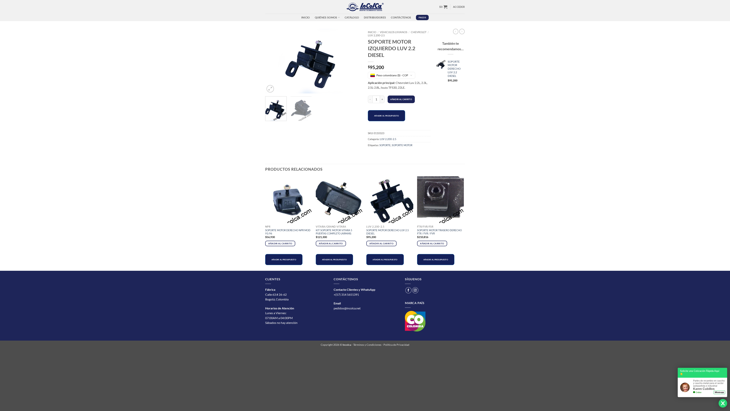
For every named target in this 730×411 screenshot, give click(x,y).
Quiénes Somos (326, 17)
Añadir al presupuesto (386, 116)
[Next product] (455, 31)
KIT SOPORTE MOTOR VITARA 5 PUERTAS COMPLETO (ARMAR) (334, 232)
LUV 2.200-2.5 (376, 35)
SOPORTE (385, 145)
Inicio (305, 17)
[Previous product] (462, 31)
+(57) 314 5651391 (346, 294)
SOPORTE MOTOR (402, 145)
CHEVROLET (418, 32)
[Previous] (271, 61)
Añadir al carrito (401, 99)
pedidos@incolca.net (347, 308)
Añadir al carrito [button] (280, 243)
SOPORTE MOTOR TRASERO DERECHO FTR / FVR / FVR (439, 232)
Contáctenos (401, 17)
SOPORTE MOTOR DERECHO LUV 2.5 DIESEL (387, 232)
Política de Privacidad (396, 344)
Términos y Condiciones (367, 344)
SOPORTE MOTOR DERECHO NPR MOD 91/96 (287, 232)
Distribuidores (375, 17)
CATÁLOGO (352, 17)
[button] (443, 7)
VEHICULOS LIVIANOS (393, 32)
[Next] (355, 61)
